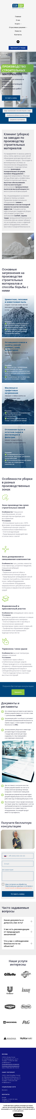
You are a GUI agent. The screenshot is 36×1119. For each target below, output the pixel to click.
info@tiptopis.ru (6, 1062)
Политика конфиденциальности (10, 1066)
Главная (18, 16)
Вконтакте (4, 1090)
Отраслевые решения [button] (17, 27)
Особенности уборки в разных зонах (17, 115)
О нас (18, 20)
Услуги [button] (17, 24)
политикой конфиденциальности (18, 888)
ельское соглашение (13, 1064)
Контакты (18, 34)
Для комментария (7, 870)
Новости (18, 31)
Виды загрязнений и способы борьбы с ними (17, 111)
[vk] (18, 41)
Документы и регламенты (17, 119)
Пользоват (5, 1064)
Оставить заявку (17, 894)
